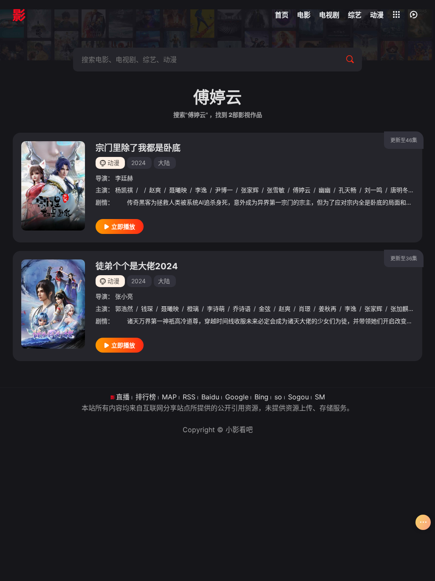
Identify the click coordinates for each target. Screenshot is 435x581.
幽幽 (324, 190)
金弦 (265, 308)
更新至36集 (403, 258)
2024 (138, 162)
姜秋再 (327, 308)
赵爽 (155, 190)
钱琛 (147, 308)
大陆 (164, 162)
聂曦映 (178, 190)
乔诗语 (242, 308)
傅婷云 (302, 190)
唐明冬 (399, 190)
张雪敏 (276, 190)
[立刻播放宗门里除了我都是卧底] (53, 186)
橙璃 (193, 308)
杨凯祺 (124, 190)
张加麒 (399, 308)
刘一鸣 (373, 190)
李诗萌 (216, 308)
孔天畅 (347, 190)
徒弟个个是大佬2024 (137, 266)
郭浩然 (124, 308)
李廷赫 (124, 178)
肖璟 (305, 308)
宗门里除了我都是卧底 (138, 148)
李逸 (201, 190)
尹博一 (224, 190)
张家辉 (250, 190)
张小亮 (124, 296)
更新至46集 (403, 140)
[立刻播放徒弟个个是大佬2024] (53, 304)
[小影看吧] (19, 15)
